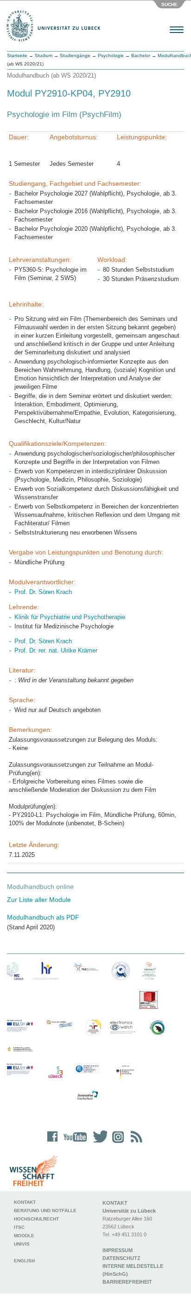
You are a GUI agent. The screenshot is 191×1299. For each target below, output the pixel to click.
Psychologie (111, 55)
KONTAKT (114, 1203)
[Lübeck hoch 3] (55, 1073)
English (25, 1260)
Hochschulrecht (36, 1218)
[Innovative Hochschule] (87, 1095)
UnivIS (22, 1244)
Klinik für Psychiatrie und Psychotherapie (69, 617)
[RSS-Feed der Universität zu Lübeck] (135, 1142)
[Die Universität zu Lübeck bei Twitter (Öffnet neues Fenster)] (98, 1142)
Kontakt (25, 1202)
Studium (43, 55)
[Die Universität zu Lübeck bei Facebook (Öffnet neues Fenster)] (52, 1142)
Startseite (17, 55)
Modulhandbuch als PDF (43, 917)
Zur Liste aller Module (39, 899)
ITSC (19, 1227)
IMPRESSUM (117, 1250)
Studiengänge (75, 55)
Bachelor (140, 55)
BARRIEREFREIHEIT (127, 1282)
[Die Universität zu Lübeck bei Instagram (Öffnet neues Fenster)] (116, 1142)
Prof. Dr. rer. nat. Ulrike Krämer (55, 650)
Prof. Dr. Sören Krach (43, 591)
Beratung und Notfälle (45, 1210)
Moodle (24, 1235)
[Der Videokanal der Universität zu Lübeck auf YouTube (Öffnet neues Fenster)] (73, 1142)
